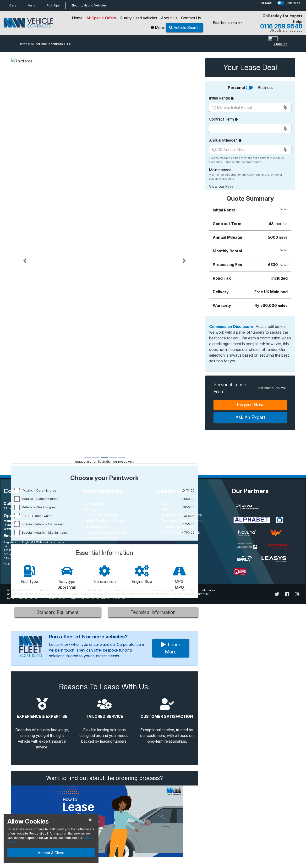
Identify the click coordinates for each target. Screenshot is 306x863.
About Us (169, 18)
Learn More (172, 648)
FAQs (165, 509)
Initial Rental (220, 98)
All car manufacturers (47, 44)
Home (77, 18)
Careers (167, 503)
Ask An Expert (250, 417)
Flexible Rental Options (180, 532)
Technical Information (153, 612)
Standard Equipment (57, 612)
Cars (12, 5)
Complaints (95, 503)
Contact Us (191, 18)
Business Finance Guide (181, 515)
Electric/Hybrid (89, 5)
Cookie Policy (98, 526)
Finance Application (177, 526)
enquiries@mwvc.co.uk (37, 535)
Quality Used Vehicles (138, 18)
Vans (31, 5)
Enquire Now (250, 405)
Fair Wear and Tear (102, 538)
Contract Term (222, 119)
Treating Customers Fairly (108, 532)
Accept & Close (51, 852)
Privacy (92, 509)
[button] (25, 261)
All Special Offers (101, 18)
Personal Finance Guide (181, 520)
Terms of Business (102, 515)
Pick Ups (53, 5)
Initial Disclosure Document (109, 520)
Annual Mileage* (224, 140)
